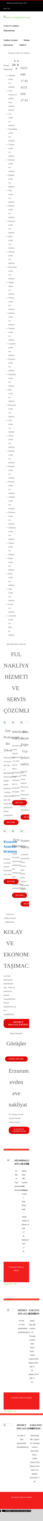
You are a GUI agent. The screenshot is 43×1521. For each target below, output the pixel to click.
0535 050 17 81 (34, 1378)
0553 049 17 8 (9, 1284)
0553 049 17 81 (34, 1367)
